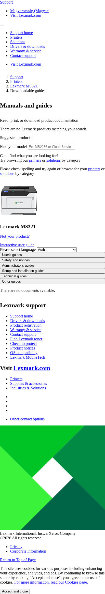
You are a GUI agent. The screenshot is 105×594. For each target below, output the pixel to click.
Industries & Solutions (28, 388)
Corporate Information (28, 551)
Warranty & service (25, 330)
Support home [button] (21, 33)
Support (16, 77)
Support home (21, 316)
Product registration (26, 325)
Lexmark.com (32, 368)
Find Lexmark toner (26, 339)
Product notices (22, 348)
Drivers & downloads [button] (27, 46)
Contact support (23, 334)
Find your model (13, 146)
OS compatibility (23, 353)
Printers (16, 81)
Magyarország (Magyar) (29, 11)
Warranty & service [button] (25, 51)
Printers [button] (16, 37)
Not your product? (15, 236)
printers (35, 160)
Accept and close (15, 591)
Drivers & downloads (27, 320)
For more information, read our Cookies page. (51, 582)
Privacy (16, 546)
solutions (53, 160)
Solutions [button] (17, 42)
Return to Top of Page (18, 560)
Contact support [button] (23, 55)
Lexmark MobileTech (27, 357)
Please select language (18, 249)
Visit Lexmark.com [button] (25, 15)
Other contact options (27, 419)
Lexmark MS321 (24, 86)
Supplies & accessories (28, 383)
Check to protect (23, 343)
